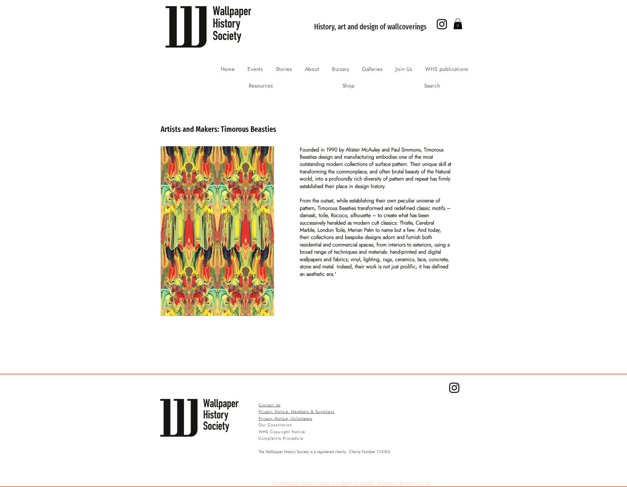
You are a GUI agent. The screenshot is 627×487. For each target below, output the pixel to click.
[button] (457, 23)
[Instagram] (442, 24)
